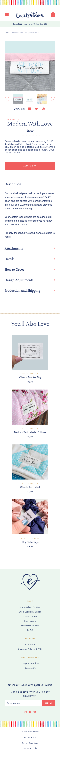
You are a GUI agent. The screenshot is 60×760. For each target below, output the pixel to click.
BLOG (30, 630)
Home (7, 33)
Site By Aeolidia (30, 748)
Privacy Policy (30, 737)
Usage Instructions (30, 663)
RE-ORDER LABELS (30, 626)
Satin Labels (30, 621)
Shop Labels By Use (30, 607)
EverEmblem (33, 732)
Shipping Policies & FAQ (30, 649)
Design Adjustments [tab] (19, 280)
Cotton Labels (30, 616)
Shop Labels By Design (30, 612)
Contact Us (30, 668)
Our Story (30, 644)
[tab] (30, 184)
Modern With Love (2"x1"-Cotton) (25, 33)
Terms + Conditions (30, 743)
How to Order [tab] (14, 269)
